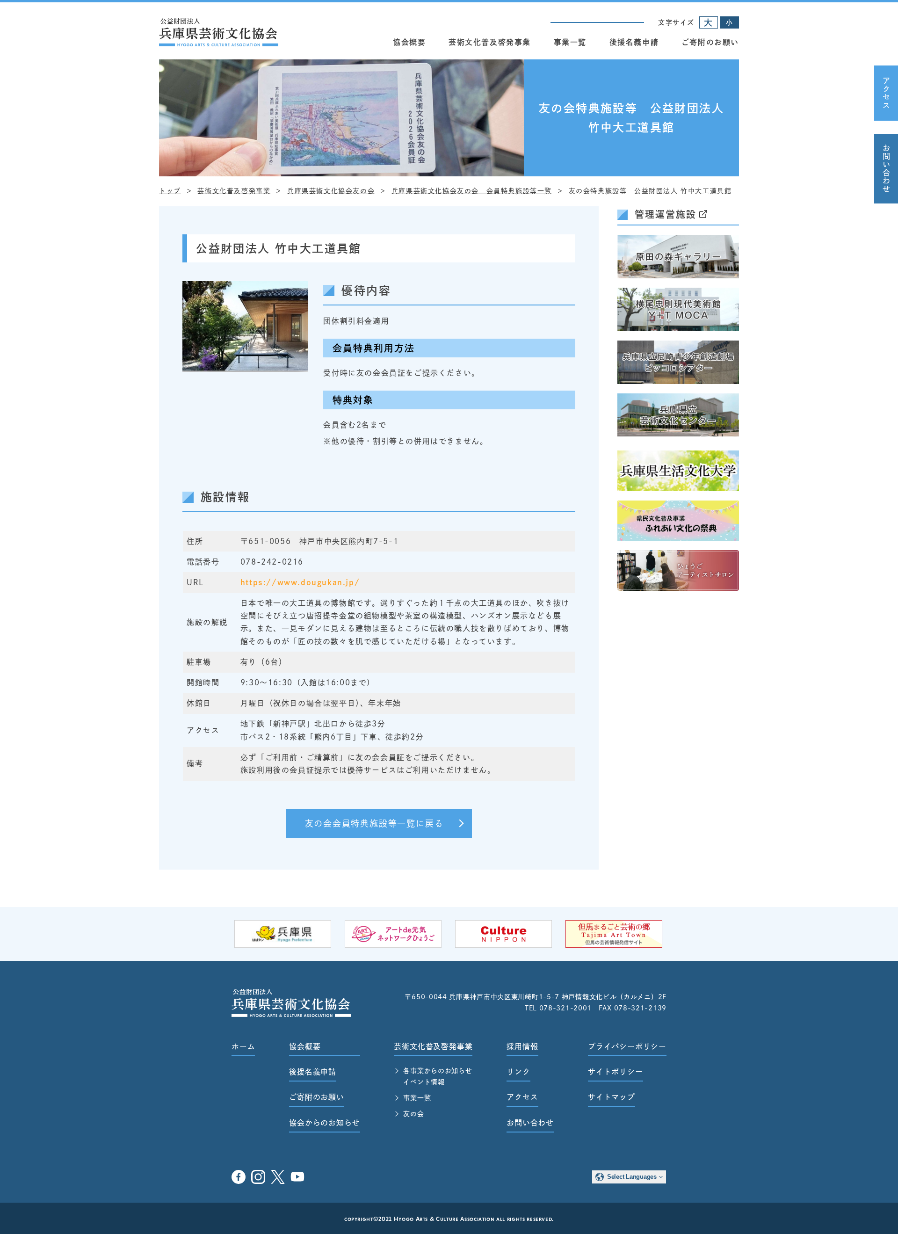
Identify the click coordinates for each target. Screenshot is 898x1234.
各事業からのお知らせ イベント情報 (437, 1076)
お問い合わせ (886, 169)
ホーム (243, 1046)
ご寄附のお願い (710, 42)
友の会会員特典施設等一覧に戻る (374, 823)
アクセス (886, 93)
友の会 (413, 1114)
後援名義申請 (634, 42)
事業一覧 (570, 42)
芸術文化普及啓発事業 (490, 42)
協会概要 (409, 42)
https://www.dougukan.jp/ (300, 582)
